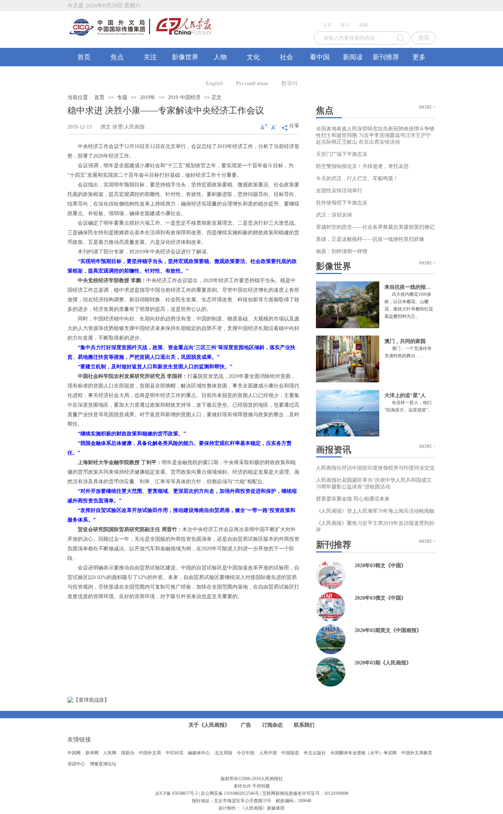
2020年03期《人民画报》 (383, 663)
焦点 (117, 57)
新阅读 (353, 57)
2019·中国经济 (184, 97)
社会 (286, 57)
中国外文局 (150, 752)
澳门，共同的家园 (405, 341)
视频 (363, 25)
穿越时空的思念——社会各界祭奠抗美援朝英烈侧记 (375, 227)
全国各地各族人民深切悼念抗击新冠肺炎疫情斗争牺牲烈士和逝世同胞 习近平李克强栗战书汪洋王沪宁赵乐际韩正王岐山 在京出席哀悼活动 (375, 135)
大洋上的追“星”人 (405, 395)
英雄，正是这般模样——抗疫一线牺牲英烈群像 (370, 239)
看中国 (320, 57)
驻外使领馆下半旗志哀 (341, 203)
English (214, 83)
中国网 (74, 752)
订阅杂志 (272, 725)
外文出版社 (315, 752)
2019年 (147, 97)
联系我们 (304, 725)
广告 (246, 725)
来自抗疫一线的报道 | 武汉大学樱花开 (427, 287)
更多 (419, 57)
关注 (150, 57)
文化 (253, 57)
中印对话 (174, 752)
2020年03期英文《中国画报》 (388, 630)
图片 (345, 25)
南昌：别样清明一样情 (341, 251)
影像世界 (185, 57)
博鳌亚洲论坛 (103, 763)
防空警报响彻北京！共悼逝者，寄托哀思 (362, 166)
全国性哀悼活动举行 (339, 190)
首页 (84, 57)
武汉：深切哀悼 (334, 215)
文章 (327, 25)
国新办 (127, 752)
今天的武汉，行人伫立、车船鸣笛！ (357, 178)
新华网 (92, 752)
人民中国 (268, 752)
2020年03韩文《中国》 (380, 565)
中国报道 (290, 752)
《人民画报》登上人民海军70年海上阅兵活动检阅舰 (375, 511)
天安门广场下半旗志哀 (341, 154)
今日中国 (245, 752)
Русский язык (252, 83)
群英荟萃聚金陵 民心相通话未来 (353, 499)
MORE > (427, 107)
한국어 (289, 83)
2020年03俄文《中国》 (380, 598)
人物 (220, 57)
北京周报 (223, 752)
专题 (122, 97)
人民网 (109, 752)
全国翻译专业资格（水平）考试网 (363, 752)
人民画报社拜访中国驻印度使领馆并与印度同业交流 (375, 468)
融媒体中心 (199, 752)
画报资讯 (333, 450)
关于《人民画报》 (209, 725)
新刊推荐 (386, 57)
